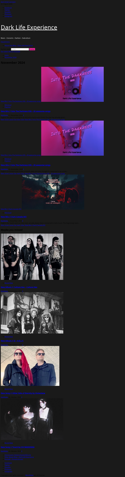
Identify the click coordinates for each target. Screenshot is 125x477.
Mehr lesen (33, 119)
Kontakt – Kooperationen (14, 459)
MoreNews (29, 475)
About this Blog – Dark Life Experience (19, 45)
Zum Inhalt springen (8, 2)
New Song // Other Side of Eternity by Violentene (23, 393)
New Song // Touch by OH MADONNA (17, 447)
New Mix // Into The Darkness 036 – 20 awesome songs (21, 101)
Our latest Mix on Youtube (10, 51)
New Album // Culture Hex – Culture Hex (19, 287)
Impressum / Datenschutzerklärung (18, 455)
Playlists (8, 107)
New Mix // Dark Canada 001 (11, 209)
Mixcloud (8, 105)
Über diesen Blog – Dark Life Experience (19, 457)
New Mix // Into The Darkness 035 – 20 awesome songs (21, 155)
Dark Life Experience (29, 27)
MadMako (4, 115)
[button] (5, 42)
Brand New (9, 283)
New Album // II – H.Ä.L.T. (12, 341)
